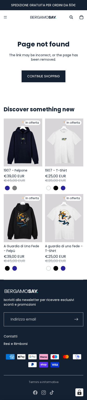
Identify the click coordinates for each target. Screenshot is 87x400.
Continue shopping (43, 76)
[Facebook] (35, 392)
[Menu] (5, 17)
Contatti (10, 336)
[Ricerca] (71, 17)
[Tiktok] (52, 392)
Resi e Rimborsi (16, 343)
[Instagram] (43, 392)
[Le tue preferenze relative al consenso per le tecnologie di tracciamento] (79, 392)
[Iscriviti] (76, 319)
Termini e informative (43, 382)
